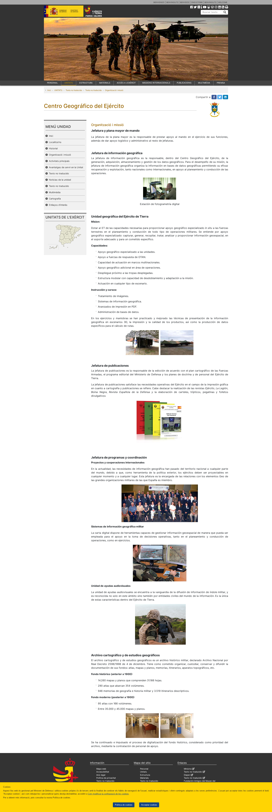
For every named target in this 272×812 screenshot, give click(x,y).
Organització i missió (114, 90)
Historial (53, 148)
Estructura (145, 775)
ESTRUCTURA (86, 83)
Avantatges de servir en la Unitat (65, 167)
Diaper (187, 775)
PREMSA (221, 83)
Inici (49, 90)
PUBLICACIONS (184, 83)
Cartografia (54, 198)
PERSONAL (52, 83)
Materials (144, 778)
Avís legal (100, 775)
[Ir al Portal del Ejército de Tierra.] (96, 10)
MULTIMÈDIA (204, 83)
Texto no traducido (74, 90)
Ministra (187, 769)
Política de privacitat (106, 778)
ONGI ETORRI (197, 2)
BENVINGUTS (172, 2)
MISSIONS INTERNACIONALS (156, 83)
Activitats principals (59, 161)
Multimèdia (54, 192)
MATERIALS (104, 83)
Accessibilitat (102, 772)
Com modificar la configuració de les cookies (108, 794)
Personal (144, 769)
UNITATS (68, 83)
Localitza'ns (54, 142)
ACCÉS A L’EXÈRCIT (126, 83)
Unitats (143, 772)
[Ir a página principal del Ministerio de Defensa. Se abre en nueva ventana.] (63, 10)
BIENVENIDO (158, 2)
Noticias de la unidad (59, 179)
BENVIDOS (184, 2)
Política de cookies (123, 805)
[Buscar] (225, 12)
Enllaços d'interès (57, 205)
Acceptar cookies (149, 805)
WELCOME (222, 2)
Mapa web (101, 769)
